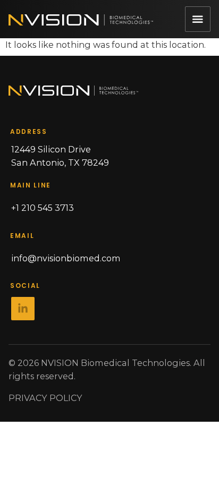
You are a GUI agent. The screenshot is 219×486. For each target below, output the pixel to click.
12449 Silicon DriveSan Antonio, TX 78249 (60, 156)
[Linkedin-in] (23, 308)
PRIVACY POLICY (45, 398)
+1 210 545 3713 (42, 207)
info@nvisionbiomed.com (66, 258)
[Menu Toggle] (197, 19)
